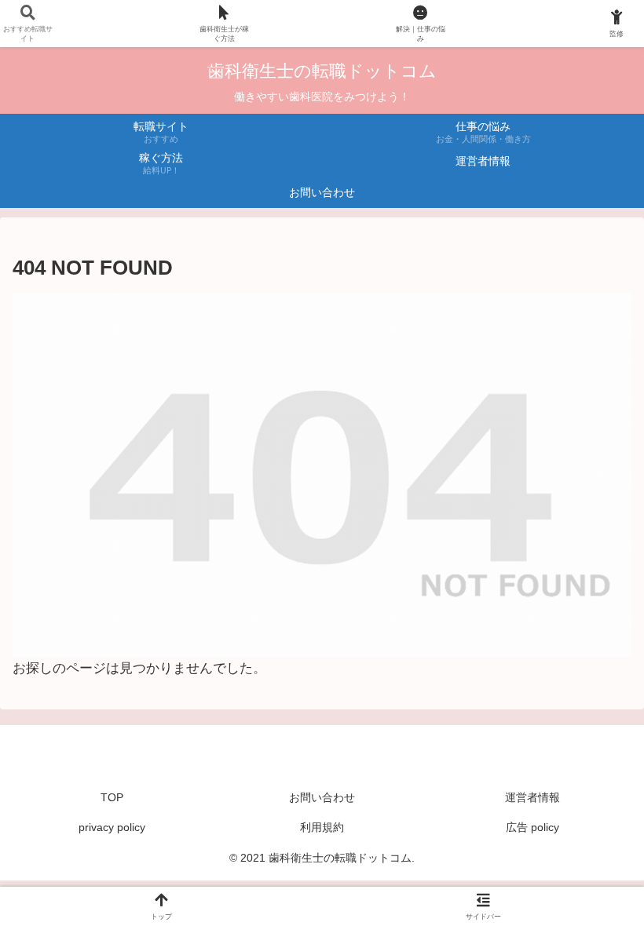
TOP (112, 797)
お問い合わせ (322, 797)
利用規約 (322, 827)
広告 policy (532, 827)
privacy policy (112, 827)
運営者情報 (532, 797)
